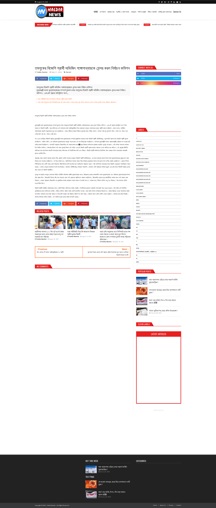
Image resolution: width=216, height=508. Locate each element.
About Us (163, 505)
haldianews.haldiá (142, 169)
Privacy (171, 505)
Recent (68, 72)
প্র (136, 255)
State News (139, 220)
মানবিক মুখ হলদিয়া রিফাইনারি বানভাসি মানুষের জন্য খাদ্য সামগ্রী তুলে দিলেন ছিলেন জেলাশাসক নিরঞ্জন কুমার (100, 25)
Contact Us (177, 11)
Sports (138, 217)
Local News (139, 193)
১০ (136, 138)
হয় (136, 258)
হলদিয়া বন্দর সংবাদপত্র (164, 11)
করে (137, 234)
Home (155, 505)
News (137, 203)
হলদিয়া (137, 262)
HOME (96, 11)
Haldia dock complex (142, 162)
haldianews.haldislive (143, 179)
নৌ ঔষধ (137, 248)
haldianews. (140, 165)
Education (139, 151)
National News (141, 196)
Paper (138, 207)
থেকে (137, 238)
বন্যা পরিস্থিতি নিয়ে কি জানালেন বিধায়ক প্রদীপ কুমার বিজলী (55, 99)
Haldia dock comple (142, 158)
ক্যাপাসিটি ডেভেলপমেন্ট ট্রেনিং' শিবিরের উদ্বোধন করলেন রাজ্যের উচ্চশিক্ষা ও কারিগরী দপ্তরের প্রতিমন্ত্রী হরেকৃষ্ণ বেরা (167, 25)
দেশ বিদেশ (103, 11)
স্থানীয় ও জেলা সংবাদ (122, 11)
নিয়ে (137, 244)
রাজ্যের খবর (111, 11)
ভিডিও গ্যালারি (152, 11)
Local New (139, 189)
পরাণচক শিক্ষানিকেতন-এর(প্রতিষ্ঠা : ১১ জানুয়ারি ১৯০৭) (146, 251)
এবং (137, 231)
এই (136, 227)
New (137, 200)
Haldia (138, 155)
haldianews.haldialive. (143, 176)
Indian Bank (140, 186)
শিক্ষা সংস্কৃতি (142, 11)
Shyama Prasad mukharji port (145, 214)
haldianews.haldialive (143, 172)
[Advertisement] (108, 45)
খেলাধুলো (133, 11)
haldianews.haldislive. (143, 182)
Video (138, 224)
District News (140, 148)
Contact (69, 25)
